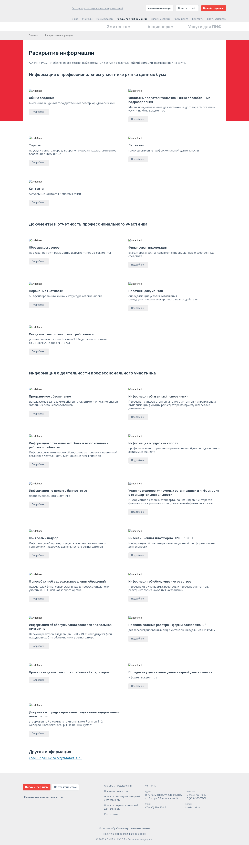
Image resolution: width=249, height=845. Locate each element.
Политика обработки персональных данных (124, 828)
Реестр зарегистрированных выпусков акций (97, 8)
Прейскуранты (104, 19)
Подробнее (38, 111)
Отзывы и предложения (118, 785)
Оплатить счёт (187, 8)
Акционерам (160, 26)
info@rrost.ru (192, 807)
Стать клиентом (216, 19)
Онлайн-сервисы (213, 8)
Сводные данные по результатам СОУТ (55, 758)
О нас (75, 19)
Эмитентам (118, 26)
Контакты (197, 19)
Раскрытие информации (132, 19)
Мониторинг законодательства (44, 797)
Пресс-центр (181, 19)
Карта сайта (111, 814)
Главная (33, 35)
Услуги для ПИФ (205, 26)
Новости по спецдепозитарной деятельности (122, 798)
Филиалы (87, 19)
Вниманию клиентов (116, 791)
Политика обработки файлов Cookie (124, 833)
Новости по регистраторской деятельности (121, 807)
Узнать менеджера (159, 8)
